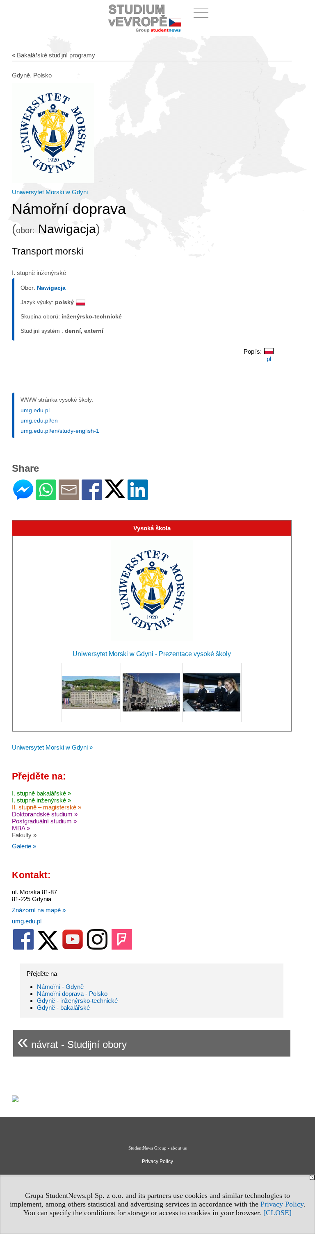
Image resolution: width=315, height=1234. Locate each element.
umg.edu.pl (35, 410)
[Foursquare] (121, 947)
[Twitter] (115, 494)
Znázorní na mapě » (39, 910)
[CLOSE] (277, 1213)
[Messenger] (23, 496)
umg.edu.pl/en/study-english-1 (60, 430)
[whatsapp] (46, 496)
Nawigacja (51, 287)
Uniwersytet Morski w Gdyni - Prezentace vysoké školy (152, 653)
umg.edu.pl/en (39, 420)
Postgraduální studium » (44, 821)
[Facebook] (92, 496)
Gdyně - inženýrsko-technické (77, 1000)
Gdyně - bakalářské (63, 1007)
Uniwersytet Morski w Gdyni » (52, 747)
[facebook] (23, 947)
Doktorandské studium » (45, 814)
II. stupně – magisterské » (46, 807)
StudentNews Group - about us (157, 1147)
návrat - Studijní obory (72, 1041)
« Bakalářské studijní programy (53, 55)
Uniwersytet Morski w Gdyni (50, 192)
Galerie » (24, 846)
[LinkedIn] (138, 496)
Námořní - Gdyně (60, 986)
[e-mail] (69, 496)
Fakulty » (24, 835)
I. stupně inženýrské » (41, 800)
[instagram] (97, 947)
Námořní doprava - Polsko (72, 993)
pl (269, 358)
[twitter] (48, 947)
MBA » (21, 828)
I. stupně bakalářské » (41, 793)
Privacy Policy (282, 1204)
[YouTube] (72, 947)
